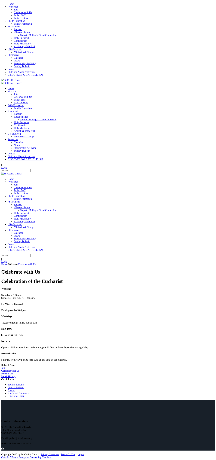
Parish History (8, 376)
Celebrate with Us (10, 370)
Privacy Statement (50, 454)
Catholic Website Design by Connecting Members (26, 457)
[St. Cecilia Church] (11, 80)
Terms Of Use (68, 454)
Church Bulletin (16, 387)
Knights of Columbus (18, 393)
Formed (11, 390)
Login (4, 167)
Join (3, 368)
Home (4, 264)
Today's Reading (16, 384)
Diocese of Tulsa (16, 396)
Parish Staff (7, 373)
